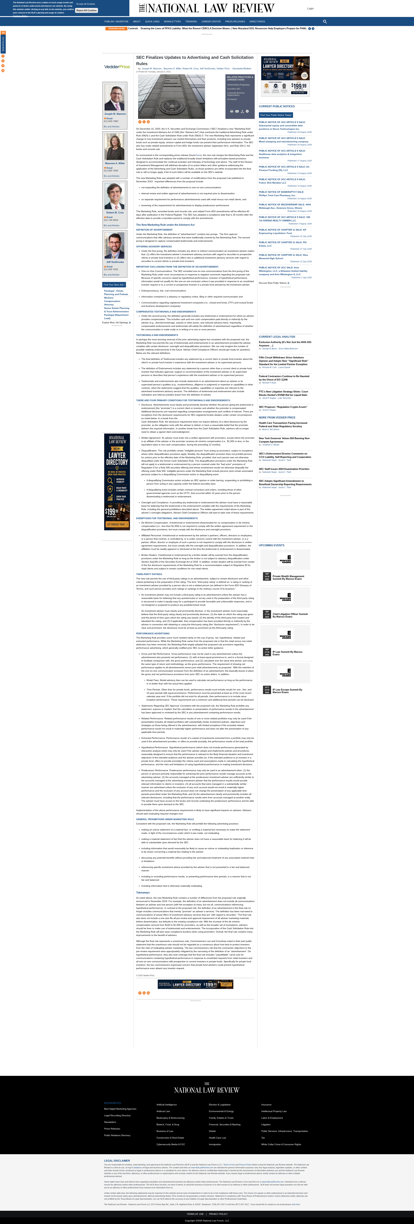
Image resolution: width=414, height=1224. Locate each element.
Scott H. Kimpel (269, 410)
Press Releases (112, 1128)
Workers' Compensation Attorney (112, 301)
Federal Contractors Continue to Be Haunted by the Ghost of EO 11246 (284, 378)
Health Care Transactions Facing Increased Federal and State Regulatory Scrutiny (283, 425)
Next (313, 28)
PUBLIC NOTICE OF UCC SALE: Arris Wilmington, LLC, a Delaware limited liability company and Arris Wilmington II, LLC (283, 271)
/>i (247, 111)
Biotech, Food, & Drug (168, 1124)
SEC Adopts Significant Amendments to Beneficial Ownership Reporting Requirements (285, 483)
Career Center (211, 21)
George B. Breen (269, 349)
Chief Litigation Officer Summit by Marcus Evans (290, 615)
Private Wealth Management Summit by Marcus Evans (288, 577)
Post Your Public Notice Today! (276, 115)
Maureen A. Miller (115, 163)
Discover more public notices (273, 283)
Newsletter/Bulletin (241, 68)
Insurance (266, 1104)
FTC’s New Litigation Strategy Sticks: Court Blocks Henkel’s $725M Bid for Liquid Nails (283, 393)
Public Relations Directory (117, 1135)
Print (232, 111)
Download (242, 111)
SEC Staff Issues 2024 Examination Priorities (284, 469)
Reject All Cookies (86, 10)
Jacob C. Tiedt (284, 460)
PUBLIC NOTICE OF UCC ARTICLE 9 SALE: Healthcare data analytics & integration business (282, 154)
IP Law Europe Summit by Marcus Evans (287, 691)
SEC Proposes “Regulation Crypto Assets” (283, 407)
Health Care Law (217, 1137)
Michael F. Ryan (269, 383)
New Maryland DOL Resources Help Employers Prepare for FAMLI (258, 28)
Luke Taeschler (284, 398)
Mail (237, 111)
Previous (309, 28)
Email (110, 118)
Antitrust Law (163, 1111)
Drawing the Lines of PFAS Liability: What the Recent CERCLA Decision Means (174, 28)
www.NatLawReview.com (202, 1167)
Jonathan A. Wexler (270, 445)
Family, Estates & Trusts (221, 1118)
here (198, 155)
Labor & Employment (272, 1118)
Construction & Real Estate (170, 1137)
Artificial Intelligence (167, 1104)
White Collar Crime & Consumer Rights (281, 1144)
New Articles (3, 44)
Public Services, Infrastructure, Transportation (284, 1131)
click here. (296, 1204)
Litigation (266, 1124)
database (138, 1167)
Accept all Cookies (85, 4)
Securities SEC (233, 89)
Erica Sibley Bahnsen (288, 349)
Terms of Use (229, 1165)
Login (310, 8)
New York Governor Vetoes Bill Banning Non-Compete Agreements (284, 440)
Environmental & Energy (221, 1111)
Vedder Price (223, 68)
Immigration (215, 1144)
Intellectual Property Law (274, 1111)
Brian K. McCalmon (270, 429)
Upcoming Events (271, 545)
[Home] (207, 8)
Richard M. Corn (269, 367)
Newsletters (172, 21)
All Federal (232, 99)
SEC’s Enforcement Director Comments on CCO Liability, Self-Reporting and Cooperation (285, 455)
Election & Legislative (220, 1104)
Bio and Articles (111, 126)
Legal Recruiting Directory (117, 1115)
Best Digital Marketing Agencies (120, 1109)
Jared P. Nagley (269, 398)
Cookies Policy (20, 16)
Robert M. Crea (115, 212)
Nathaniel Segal (269, 460)
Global (212, 1131)
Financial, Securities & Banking (224, 1124)
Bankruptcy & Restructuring (171, 1118)
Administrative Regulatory (238, 85)
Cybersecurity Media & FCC (171, 1144)
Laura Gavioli (284, 367)
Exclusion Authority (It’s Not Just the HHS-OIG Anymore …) (285, 344)
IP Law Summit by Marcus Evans (287, 653)
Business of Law (165, 1131)
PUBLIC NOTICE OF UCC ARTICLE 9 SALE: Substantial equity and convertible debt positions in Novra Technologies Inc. (282, 125)
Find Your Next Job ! (114, 284)
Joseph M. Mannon (115, 113)
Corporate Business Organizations (236, 94)
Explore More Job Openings (115, 322)
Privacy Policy (245, 1165)
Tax (263, 1137)
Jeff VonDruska (115, 262)
